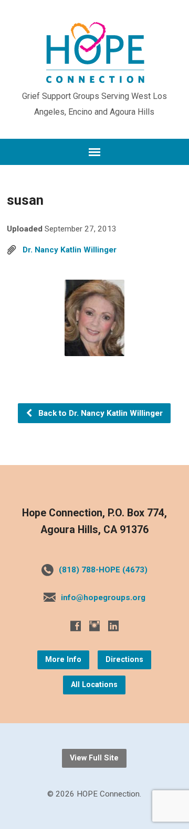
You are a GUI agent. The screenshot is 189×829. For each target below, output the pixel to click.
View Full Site (94, 758)
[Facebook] (75, 626)
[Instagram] (94, 626)
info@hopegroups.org (103, 597)
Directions (124, 659)
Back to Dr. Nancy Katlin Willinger (99, 413)
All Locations (94, 684)
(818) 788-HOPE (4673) (103, 569)
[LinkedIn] (113, 626)
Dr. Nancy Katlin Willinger (70, 250)
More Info (63, 659)
